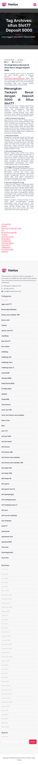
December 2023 (6, 690)
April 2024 (4, 677)
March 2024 (5, 681)
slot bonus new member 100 (12, 463)
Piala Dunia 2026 (7, 383)
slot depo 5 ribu (6, 241)
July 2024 (4, 665)
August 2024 (5, 661)
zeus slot (5, 558)
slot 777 (4, 431)
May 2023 (4, 719)
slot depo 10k (6, 468)
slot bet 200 (6, 436)
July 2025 (4, 615)
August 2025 (5, 611)
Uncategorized (7, 552)
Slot (7, 62)
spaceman (4, 251)
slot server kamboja (9, 515)
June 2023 (4, 714)
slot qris (3, 226)
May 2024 (4, 673)
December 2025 (6, 595)
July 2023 (4, 710)
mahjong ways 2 (7, 368)
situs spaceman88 (7, 249)
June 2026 (4, 578)
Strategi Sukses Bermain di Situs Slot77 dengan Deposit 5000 (17, 67)
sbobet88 (5, 399)
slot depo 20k (6, 473)
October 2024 (5, 653)
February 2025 (6, 636)
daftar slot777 (6, 245)
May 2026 (4, 582)
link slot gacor (5, 239)
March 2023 (5, 727)
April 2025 (4, 628)
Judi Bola (5, 336)
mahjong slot (6, 357)
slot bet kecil (6, 441)
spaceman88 (6, 542)
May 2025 (4, 624)
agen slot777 (6, 304)
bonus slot (5, 320)
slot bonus (5, 447)
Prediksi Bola (6, 389)
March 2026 (5, 591)
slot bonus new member (10, 457)
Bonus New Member (9, 309)
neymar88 (5, 373)
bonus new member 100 (10, 315)
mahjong (4, 352)
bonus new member (7, 237)
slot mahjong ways (8, 500)
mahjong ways (6, 247)
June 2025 (4, 619)
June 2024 (4, 669)
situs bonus (6, 404)
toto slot (4, 547)
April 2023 (4, 723)
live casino (5, 346)
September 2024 (6, 657)
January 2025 (6, 640)
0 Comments (18, 62)
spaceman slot (7, 537)
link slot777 (5, 341)
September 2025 (6, 607)
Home (17, 35)
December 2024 (6, 644)
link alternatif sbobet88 (9, 232)
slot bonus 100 (7, 452)
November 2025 (6, 599)
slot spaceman (6, 224)
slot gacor (5, 484)
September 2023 (6, 702)
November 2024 (6, 648)
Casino (4, 325)
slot (2, 230)
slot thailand (6, 521)
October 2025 (5, 603)
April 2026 (4, 586)
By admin (20, 60)
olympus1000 (6, 378)
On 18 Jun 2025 (9, 60)
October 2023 (5, 698)
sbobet (4, 394)
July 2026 (4, 574)
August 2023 (5, 706)
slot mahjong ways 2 (9, 505)
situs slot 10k (6, 410)
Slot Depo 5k (6, 478)
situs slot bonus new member (12, 415)
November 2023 (6, 694)
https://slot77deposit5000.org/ (14, 78)
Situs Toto (5, 420)
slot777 (4, 526)
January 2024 (6, 686)
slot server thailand (7, 243)
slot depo (4, 235)
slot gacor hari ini (8, 489)
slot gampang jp (7, 494)
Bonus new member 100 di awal (11, 228)
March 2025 (5, 632)
